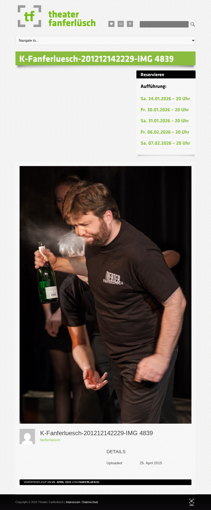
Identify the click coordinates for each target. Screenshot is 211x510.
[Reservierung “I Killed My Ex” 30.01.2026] (164, 109)
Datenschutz (90, 502)
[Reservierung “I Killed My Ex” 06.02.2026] (164, 131)
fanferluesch (50, 440)
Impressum (73, 502)
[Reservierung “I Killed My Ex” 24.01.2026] (165, 98)
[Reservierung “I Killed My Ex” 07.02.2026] (165, 142)
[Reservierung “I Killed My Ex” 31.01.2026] (164, 120)
